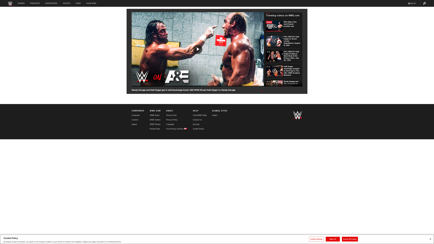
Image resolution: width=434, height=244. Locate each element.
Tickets (66, 3)
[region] (217, 239)
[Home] (10, 3)
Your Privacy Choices (174, 129)
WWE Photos (155, 124)
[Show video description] (261, 90)
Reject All (332, 239)
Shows (21, 3)
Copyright (170, 124)
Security (196, 124)
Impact (134, 124)
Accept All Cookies (350, 239)
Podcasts (35, 3)
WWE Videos (155, 120)
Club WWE (91, 3)
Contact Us (197, 120)
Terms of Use (171, 115)
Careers (135, 120)
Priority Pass (155, 129)
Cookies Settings (316, 239)
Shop (78, 3)
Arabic (214, 115)
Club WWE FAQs (200, 115)
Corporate (136, 115)
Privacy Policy (172, 120)
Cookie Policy (198, 129)
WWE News (154, 115)
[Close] (430, 239)
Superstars (51, 3)
